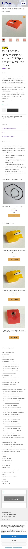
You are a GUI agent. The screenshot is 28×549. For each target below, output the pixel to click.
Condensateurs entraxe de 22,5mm (12, 368)
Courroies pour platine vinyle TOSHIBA (13, 433)
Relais (4, 474)
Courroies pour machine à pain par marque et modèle (14, 449)
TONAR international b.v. (10, 117)
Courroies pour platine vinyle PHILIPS (12, 414)
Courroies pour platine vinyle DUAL (12, 403)
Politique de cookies (8, 547)
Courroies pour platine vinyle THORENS (13, 430)
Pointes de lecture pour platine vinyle (14, 8)
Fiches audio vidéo (7, 458)
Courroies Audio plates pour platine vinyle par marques (14, 389)
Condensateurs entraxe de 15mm (12, 366)
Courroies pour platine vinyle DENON (12, 400)
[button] (26, 522)
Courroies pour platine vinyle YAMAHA (12, 435)
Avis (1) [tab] (3, 132)
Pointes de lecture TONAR (8, 472)
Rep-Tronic (6, 3)
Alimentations (6, 354)
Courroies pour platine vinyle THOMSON (13, 428)
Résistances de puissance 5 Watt (10, 476)
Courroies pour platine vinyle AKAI (12, 393)
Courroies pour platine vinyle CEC (12, 396)
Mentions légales (6, 519)
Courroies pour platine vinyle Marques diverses (14, 412)
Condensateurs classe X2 (8, 361)
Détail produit (14, 337)
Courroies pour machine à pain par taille (11, 451)
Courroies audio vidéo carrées (9, 442)
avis (9, 68)
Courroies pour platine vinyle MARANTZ (13, 410)
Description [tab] (4, 124)
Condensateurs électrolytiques (9, 373)
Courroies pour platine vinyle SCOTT (12, 421)
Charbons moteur (6, 357)
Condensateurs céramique (8, 359)
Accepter (14, 536)
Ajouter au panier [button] (14, 215)
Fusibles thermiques (7, 460)
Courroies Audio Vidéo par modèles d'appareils (13, 444)
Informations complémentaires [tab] (9, 128)
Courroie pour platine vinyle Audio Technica (14, 391)
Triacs (4, 479)
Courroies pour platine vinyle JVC (12, 405)
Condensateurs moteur (8, 375)
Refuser (14, 540)
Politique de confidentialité (17, 547)
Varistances (5, 481)
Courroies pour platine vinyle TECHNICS (13, 426)
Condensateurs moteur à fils (11, 380)
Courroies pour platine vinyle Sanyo (12, 419)
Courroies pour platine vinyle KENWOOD (13, 407)
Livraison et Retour (6, 512)
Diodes (4, 453)
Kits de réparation (7, 463)
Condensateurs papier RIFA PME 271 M (11, 382)
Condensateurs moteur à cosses (11, 377)
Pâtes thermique (6, 465)
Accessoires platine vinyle (8, 352)
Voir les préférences (14, 544)
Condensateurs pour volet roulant (10, 384)
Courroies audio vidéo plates (9, 446)
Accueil (4, 8)
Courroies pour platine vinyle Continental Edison (15, 398)
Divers (4, 456)
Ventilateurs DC (6, 483)
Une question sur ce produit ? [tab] (8, 136)
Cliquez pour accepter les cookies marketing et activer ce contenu (14, 498)
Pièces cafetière (6, 467)
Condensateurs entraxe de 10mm (12, 364)
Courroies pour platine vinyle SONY (12, 423)
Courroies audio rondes (8, 440)
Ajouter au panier (13, 110)
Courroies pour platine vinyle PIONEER (13, 417)
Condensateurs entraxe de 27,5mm (12, 370)
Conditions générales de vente (9, 514)
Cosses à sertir (6, 387)
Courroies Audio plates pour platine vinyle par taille (14, 437)
